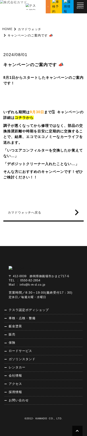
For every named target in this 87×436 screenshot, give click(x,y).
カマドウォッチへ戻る (24, 212)
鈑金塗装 (15, 326)
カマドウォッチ (29, 29)
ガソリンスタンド (22, 359)
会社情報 (15, 375)
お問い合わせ (19, 400)
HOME (7, 29)
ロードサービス (20, 351)
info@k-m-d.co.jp (32, 284)
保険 (12, 342)
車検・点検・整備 (22, 318)
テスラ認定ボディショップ (29, 310)
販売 (12, 334)
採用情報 (15, 392)
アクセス (15, 384)
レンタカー (17, 367)
